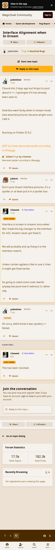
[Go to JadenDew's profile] (4, 51)
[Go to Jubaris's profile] (5, 180)
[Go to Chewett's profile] (5, 211)
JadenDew (13, 51)
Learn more (6, 5)
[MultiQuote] (4, 168)
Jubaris (14, 178)
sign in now (27, 396)
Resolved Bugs (37, 51)
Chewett (14, 210)
